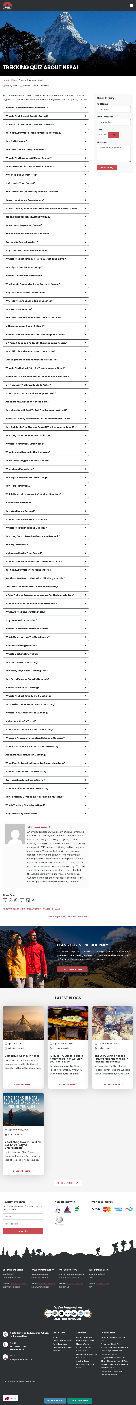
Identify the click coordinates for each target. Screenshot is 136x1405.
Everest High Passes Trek (111, 1351)
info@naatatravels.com (63, 6)
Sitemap (56, 1351)
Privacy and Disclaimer (62, 1347)
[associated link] (58, 1209)
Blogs (14, 80)
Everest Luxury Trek (109, 1354)
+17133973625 (102, 1283)
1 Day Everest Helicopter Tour (113, 1357)
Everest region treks (85, 1340)
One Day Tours (82, 1361)
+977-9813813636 (47, 1283)
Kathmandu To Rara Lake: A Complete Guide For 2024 (32, 908)
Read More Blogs (66, 1183)
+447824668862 (75, 1283)
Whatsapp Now (80, 1400)
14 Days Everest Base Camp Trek (115, 1347)
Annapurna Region (84, 1337)
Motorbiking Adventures (86, 1354)
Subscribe (23, 1231)
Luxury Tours (81, 1351)
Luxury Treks (81, 1368)
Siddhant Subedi (30, 85)
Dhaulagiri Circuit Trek (110, 1368)
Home (6, 80)
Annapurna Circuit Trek (110, 1344)
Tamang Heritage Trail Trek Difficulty (68, 916)
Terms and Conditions (62, 1340)
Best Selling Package (85, 1364)
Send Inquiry (107, 167)
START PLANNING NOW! (72, 969)
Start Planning (55, 1400)
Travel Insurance (60, 1344)
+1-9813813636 (17, 1349)
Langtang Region (83, 1347)
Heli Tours (80, 1357)
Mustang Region (83, 1344)
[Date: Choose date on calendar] (113, 135)
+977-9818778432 (18, 1283)
